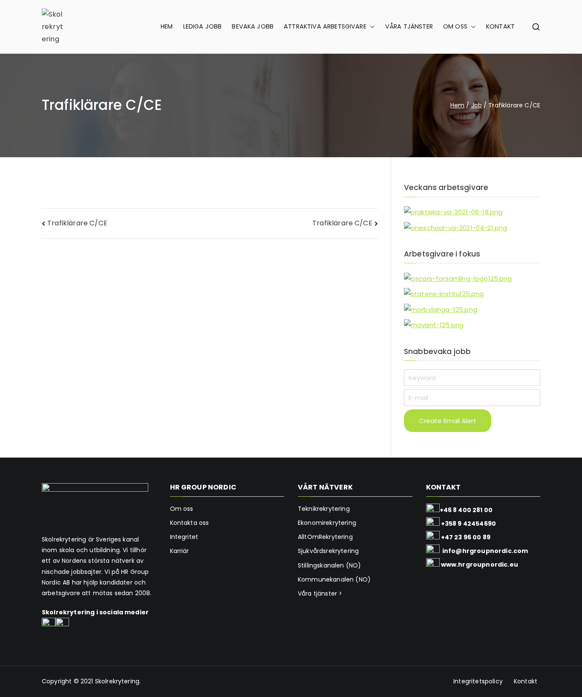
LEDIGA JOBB (202, 26)
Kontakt (525, 681)
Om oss (181, 508)
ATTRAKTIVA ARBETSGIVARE (325, 26)
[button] (370, 26)
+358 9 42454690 (468, 523)
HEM (167, 26)
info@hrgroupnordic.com (485, 551)
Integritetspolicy (478, 681)
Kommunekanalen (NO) (334, 579)
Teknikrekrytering (324, 508)
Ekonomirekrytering (327, 522)
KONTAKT (500, 26)
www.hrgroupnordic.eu (479, 564)
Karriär (179, 551)
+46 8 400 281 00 (466, 510)
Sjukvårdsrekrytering (328, 551)
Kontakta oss (189, 522)
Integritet (184, 537)
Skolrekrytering (117, 681)
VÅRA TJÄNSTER (409, 26)
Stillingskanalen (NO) (329, 565)
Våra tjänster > (320, 593)
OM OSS (455, 26)
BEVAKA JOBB (253, 26)
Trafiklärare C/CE (77, 223)
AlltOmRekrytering (325, 537)
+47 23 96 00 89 (465, 537)
